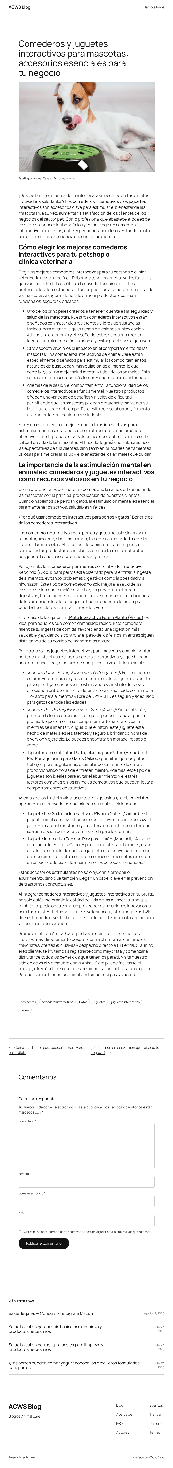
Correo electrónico (32, 1193)
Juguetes (99, 1002)
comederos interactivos (57, 1002)
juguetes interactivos (125, 1002)
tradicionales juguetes (68, 798)
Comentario (27, 1121)
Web (21, 1212)
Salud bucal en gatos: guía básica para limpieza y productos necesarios (55, 1329)
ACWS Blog (19, 7)
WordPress (157, 1457)
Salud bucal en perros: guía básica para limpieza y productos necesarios (56, 1347)
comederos (28, 1002)
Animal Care (41, 178)
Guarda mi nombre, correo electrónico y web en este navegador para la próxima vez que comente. (87, 1232)
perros (25, 1010)
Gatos (83, 1002)
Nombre (25, 1174)
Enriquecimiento (64, 178)
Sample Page (154, 7)
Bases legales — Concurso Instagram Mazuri (51, 1313)
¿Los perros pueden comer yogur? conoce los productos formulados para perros (74, 1365)
